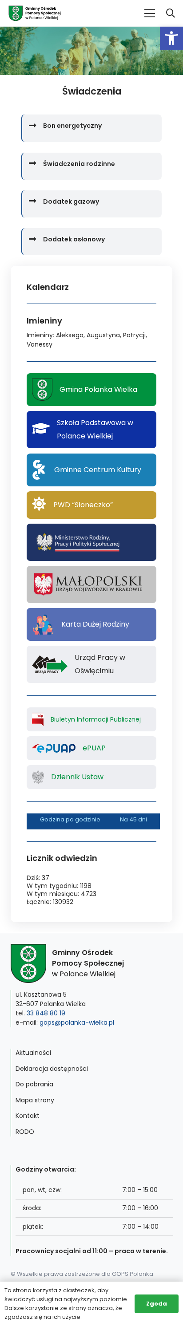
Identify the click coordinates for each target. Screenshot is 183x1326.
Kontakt (28, 1115)
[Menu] (150, 13)
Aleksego (70, 335)
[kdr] (43, 624)
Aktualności (33, 1052)
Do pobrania (34, 1084)
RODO (25, 1131)
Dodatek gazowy (71, 201)
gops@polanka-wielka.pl (77, 1022)
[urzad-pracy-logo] (50, 664)
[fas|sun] (39, 505)
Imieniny (40, 335)
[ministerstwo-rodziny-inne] (77, 542)
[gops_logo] (34, 13)
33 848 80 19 (46, 1013)
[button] (171, 38)
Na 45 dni (133, 819)
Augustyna (103, 335)
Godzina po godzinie (70, 819)
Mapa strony (35, 1100)
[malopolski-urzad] (91, 584)
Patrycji (134, 335)
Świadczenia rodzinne (79, 163)
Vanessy (39, 344)
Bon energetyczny (72, 125)
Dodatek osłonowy (74, 239)
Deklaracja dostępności (52, 1068)
